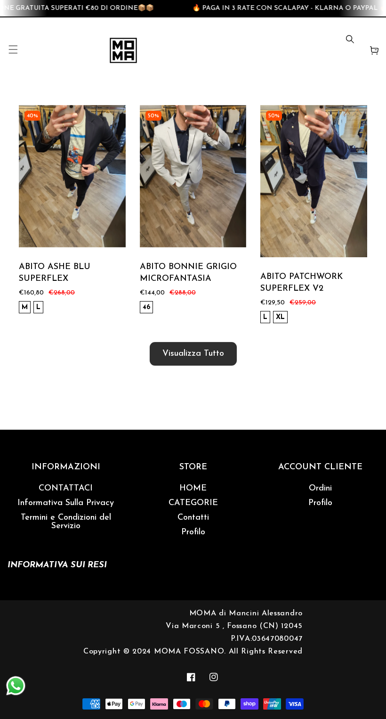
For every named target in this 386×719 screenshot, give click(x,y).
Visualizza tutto (193, 354)
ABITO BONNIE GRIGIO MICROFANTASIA (188, 273)
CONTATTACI (66, 488)
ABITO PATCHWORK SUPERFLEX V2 (301, 283)
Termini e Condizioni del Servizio (66, 522)
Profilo (193, 532)
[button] (13, 50)
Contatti (193, 518)
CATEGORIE (193, 503)
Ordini (320, 488)
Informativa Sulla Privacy (65, 503)
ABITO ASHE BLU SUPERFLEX (54, 273)
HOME (193, 488)
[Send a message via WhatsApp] (16, 686)
